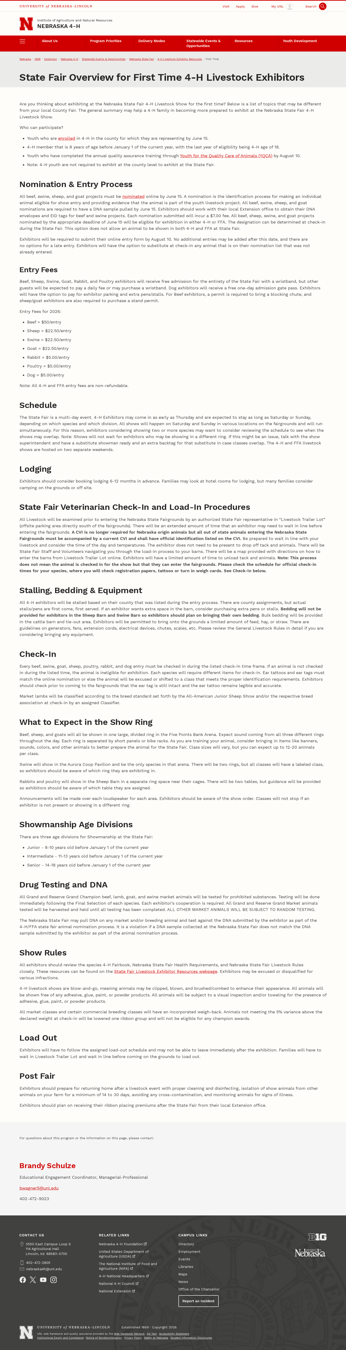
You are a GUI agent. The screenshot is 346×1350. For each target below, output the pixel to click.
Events (184, 1259)
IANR (37, 59)
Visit (225, 6)
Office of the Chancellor (199, 1289)
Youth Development (300, 41)
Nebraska (25, 59)
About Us (50, 41)
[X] (33, 1280)
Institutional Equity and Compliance (60, 1337)
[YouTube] (43, 1280)
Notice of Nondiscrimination (104, 1337)
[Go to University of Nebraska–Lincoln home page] (26, 24)
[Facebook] (23, 1280)
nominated (133, 196)
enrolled (66, 138)
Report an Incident (198, 1301)
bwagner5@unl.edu (39, 1188)
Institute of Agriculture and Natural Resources (74, 20)
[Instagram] (53, 1280)
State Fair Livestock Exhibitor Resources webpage (165, 971)
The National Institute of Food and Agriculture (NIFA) (128, 1266)
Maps (182, 1274)
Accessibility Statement (174, 1333)
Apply (240, 6)
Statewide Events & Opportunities (203, 43)
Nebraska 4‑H (58, 26)
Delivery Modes (151, 41)
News (183, 1282)
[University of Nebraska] (310, 1253)
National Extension (115, 1291)
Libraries (185, 1267)
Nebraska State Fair (141, 59)
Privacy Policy (133, 1337)
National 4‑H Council (116, 1284)
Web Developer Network (129, 1333)
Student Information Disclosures (191, 1337)
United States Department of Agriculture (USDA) (124, 1254)
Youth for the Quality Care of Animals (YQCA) (226, 155)
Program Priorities (105, 41)
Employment (189, 1252)
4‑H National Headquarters (122, 1276)
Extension (50, 59)
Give (254, 6)
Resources (244, 41)
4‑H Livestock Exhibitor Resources (179, 59)
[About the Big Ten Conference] (318, 1237)
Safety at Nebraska (156, 1337)
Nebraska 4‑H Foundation (121, 1244)
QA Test (152, 1333)
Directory (186, 1244)
